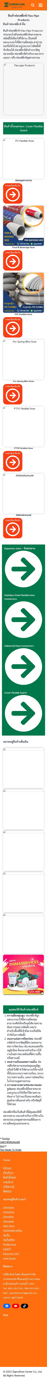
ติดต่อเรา (7, 1191)
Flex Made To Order (11, 1148)
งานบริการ (8, 1181)
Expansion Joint (11, 1253)
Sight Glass (9, 1225)
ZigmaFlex (8, 1216)
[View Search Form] (33, 5)
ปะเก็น (6, 1235)
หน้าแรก (7, 1167)
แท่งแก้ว (7, 1248)
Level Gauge (9, 1258)
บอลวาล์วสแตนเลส (10, 1140)
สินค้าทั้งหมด (9, 1177)
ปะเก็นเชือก (9, 1239)
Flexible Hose (9, 1244)
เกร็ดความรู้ (8, 1186)
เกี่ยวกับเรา (8, 1172)
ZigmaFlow (8, 1211)
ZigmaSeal (8, 1221)
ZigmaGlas (8, 1207)
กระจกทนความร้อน (12, 1230)
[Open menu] (40, 5)
